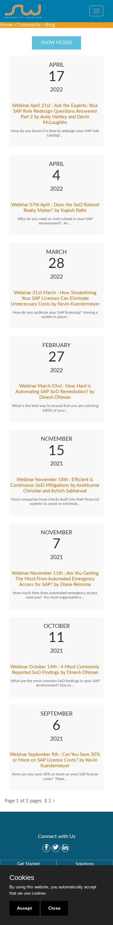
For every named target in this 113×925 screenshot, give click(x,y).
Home (6, 25)
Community (29, 25)
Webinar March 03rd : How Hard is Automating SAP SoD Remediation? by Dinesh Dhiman (54, 392)
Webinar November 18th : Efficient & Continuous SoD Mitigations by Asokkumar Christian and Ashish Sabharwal (55, 485)
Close (54, 908)
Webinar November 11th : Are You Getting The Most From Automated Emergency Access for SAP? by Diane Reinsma (55, 579)
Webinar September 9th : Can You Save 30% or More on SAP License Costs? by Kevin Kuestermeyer (55, 760)
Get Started (28, 864)
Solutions (85, 864)
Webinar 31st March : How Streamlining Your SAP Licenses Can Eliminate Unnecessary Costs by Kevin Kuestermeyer (55, 298)
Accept (24, 908)
